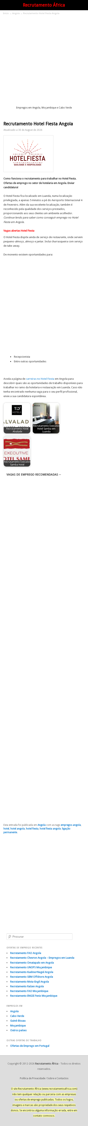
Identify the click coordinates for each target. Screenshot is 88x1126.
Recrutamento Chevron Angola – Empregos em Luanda (42, 957)
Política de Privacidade (32, 1078)
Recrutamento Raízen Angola (27, 986)
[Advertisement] (44, 60)
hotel (6, 828)
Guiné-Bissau (18, 1020)
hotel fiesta (32, 828)
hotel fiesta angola (50, 828)
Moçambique (18, 1025)
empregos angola (71, 825)
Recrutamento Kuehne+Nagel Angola (31, 972)
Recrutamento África (44, 5)
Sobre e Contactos (57, 1078)
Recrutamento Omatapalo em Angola (32, 962)
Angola (16, 13)
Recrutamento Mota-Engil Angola (29, 981)
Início (6, 13)
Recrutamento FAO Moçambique (29, 991)
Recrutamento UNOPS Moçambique (31, 967)
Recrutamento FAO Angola (25, 953)
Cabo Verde (17, 1015)
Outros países (18, 1030)
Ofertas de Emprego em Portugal (29, 1045)
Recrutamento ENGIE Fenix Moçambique (33, 995)
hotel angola (17, 828)
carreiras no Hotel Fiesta (40, 378)
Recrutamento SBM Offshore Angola (31, 976)
